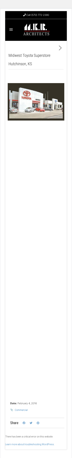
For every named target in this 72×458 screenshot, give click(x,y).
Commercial (21, 409)
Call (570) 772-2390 (37, 15)
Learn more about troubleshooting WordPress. (29, 444)
